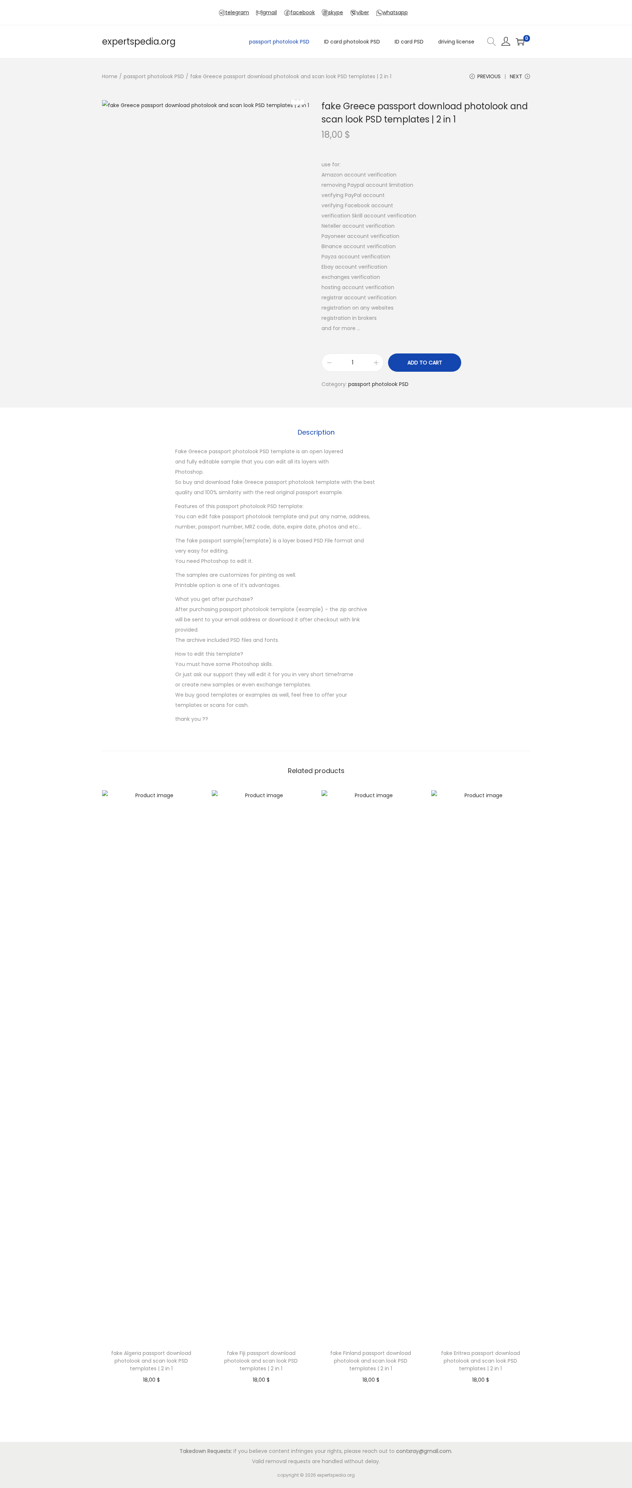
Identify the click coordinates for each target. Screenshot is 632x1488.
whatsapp (395, 12)
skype (335, 12)
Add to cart (424, 362)
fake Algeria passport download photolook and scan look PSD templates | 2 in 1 (151, 1360)
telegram (237, 12)
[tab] (316, 432)
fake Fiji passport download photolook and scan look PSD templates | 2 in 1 (261, 1360)
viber (363, 12)
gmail (270, 12)
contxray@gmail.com (423, 1451)
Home (109, 76)
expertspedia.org (139, 41)
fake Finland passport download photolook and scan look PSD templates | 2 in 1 (370, 1360)
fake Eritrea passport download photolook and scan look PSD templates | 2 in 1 (480, 1360)
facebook (302, 12)
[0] (520, 41)
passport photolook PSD (154, 76)
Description (316, 432)
